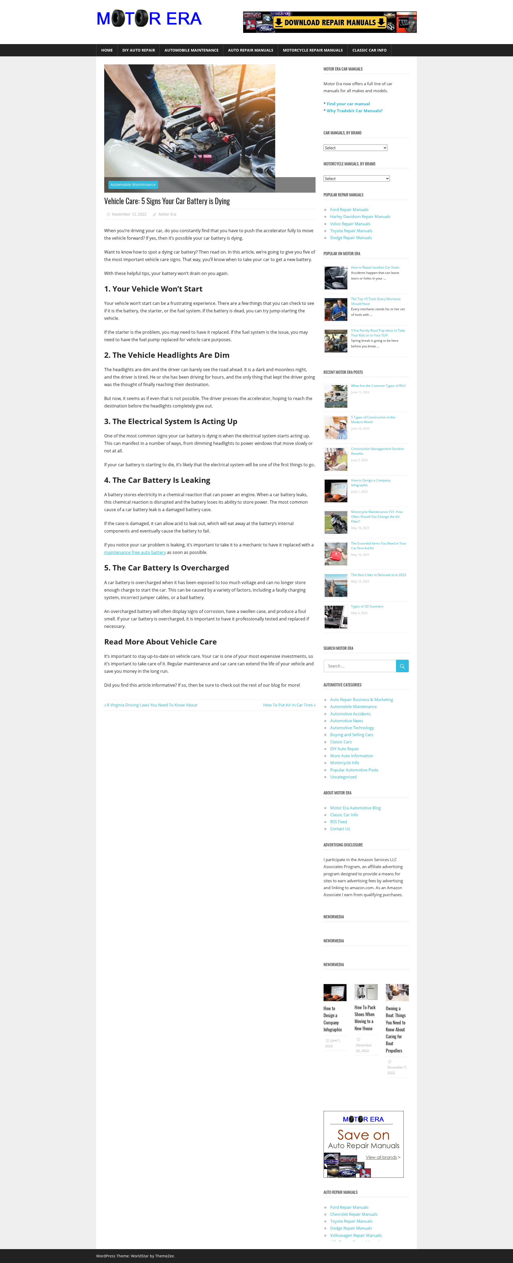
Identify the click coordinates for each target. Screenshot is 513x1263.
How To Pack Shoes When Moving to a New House (365, 1018)
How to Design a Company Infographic (333, 1019)
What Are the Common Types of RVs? (378, 385)
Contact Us (340, 828)
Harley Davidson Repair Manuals (360, 216)
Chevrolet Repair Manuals (354, 1214)
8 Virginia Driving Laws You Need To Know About (152, 705)
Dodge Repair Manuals (351, 237)
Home (107, 50)
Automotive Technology (352, 727)
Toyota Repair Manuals (351, 230)
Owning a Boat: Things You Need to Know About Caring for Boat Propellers (396, 1029)
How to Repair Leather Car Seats (375, 267)
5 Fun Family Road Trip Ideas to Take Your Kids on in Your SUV (378, 332)
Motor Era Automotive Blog (355, 807)
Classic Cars (341, 741)
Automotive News (346, 720)
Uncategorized (343, 776)
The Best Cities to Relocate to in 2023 (378, 575)
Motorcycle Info (344, 762)
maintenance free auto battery (135, 552)
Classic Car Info (369, 50)
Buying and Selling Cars (351, 734)
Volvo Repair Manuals (350, 223)
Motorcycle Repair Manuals (313, 50)
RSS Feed (338, 821)
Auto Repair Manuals (250, 50)
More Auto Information (351, 755)
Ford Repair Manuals (349, 209)
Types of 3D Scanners (367, 606)
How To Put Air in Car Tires (288, 705)
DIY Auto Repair (138, 50)
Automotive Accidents (350, 713)
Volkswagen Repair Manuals (356, 1235)
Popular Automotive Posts (354, 769)
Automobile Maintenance (192, 50)
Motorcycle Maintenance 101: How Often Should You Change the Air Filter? (377, 517)
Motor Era (167, 214)
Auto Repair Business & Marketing (361, 699)
